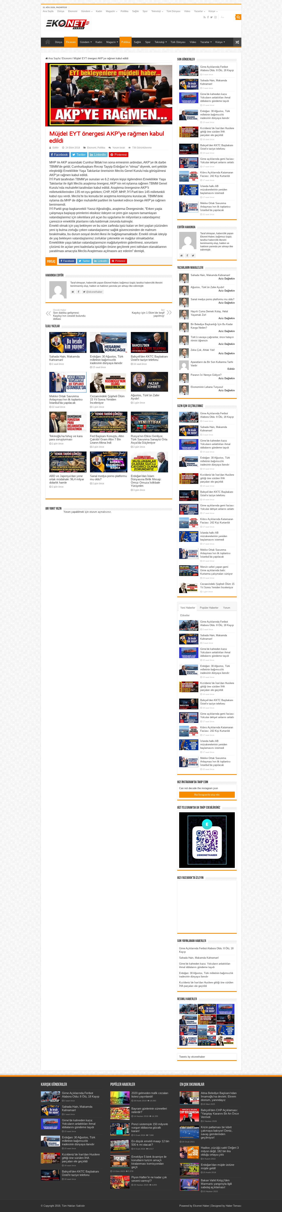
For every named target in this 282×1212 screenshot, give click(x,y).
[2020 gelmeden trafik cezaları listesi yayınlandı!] (119, 1097)
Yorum (226, 607)
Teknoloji (156, 11)
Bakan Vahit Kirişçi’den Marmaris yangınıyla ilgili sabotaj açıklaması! (216, 1184)
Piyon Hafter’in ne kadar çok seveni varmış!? (149, 1179)
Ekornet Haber (201, 1205)
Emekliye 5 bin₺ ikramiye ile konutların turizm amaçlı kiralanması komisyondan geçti (149, 1162)
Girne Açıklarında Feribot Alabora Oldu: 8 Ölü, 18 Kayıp (80, 1094)
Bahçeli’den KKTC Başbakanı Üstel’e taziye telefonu (149, 358)
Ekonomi (72, 11)
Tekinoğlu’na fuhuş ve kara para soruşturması (65, 437)
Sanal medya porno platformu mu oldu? (212, 299)
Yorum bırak (118, 147)
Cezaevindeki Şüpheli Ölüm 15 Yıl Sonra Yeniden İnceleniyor (107, 399)
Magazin (110, 11)
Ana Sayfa (48, 11)
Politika (124, 11)
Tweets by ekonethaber (192, 1056)
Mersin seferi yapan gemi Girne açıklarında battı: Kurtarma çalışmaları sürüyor (216, 570)
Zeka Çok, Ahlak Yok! (203, 350)
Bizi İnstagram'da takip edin (206, 794)
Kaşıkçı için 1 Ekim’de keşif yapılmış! (148, 313)
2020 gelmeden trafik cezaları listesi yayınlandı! (149, 1094)
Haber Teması (233, 1205)
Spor (145, 11)
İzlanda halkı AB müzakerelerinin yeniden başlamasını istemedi (213, 189)
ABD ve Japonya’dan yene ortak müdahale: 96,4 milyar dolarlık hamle (66, 479)
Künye (212, 11)
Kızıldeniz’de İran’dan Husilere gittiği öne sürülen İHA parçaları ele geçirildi (217, 132)
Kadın (99, 11)
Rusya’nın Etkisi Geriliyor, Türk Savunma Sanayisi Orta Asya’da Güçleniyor (149, 439)
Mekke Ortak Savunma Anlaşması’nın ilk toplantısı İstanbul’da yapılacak (66, 399)
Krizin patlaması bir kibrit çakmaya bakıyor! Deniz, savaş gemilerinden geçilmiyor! (216, 1132)
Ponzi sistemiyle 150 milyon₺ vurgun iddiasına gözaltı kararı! (149, 1127)
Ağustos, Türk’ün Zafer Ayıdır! (207, 287)
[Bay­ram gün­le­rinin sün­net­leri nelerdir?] (119, 1113)
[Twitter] (211, 17)
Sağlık (135, 11)
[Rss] (204, 17)
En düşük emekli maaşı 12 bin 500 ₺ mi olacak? (150, 1142)
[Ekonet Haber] (68, 23)
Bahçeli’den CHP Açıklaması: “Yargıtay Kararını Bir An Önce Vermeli (220, 1113)
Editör (56, 147)
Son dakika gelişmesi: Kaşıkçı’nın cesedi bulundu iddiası (69, 314)
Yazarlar (198, 11)
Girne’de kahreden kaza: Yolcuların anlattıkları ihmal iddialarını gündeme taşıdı (215, 97)
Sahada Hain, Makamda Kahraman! (210, 275)
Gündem (85, 11)
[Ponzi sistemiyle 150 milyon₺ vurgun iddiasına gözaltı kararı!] (119, 1128)
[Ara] (238, 17)
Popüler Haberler (209, 607)
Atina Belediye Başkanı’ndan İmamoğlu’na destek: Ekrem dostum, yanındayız (219, 1096)
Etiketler (185, 615)
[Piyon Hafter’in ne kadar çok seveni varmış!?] (119, 1182)
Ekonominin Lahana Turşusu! (207, 387)
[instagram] (215, 17)
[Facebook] (208, 17)
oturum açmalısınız (100, 511)
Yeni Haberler (187, 607)
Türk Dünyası (173, 11)
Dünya (60, 11)
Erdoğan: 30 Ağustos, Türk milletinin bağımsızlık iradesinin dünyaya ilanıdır (106, 360)
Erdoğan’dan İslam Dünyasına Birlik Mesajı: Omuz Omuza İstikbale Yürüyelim (146, 480)
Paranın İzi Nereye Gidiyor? (206, 374)
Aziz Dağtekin (227, 278)
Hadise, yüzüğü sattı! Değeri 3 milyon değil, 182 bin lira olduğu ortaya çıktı (220, 1151)
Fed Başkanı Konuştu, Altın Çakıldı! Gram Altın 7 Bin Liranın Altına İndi (107, 439)
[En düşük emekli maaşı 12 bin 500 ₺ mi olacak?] (119, 1146)
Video (187, 11)
